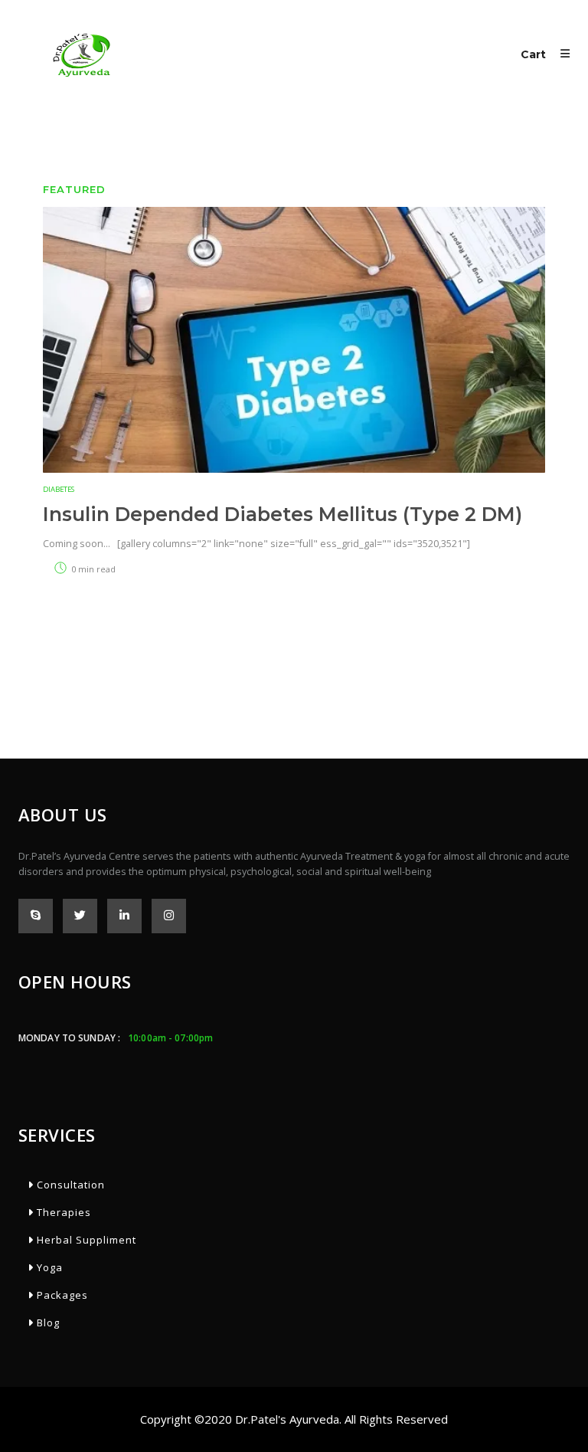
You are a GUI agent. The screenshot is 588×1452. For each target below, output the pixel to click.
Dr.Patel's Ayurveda (287, 1419)
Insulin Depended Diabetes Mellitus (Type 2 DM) (282, 514)
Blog (47, 1322)
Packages (61, 1295)
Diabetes (58, 489)
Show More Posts (294, 638)
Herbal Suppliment (85, 1240)
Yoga (48, 1267)
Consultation (69, 1184)
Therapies (62, 1212)
